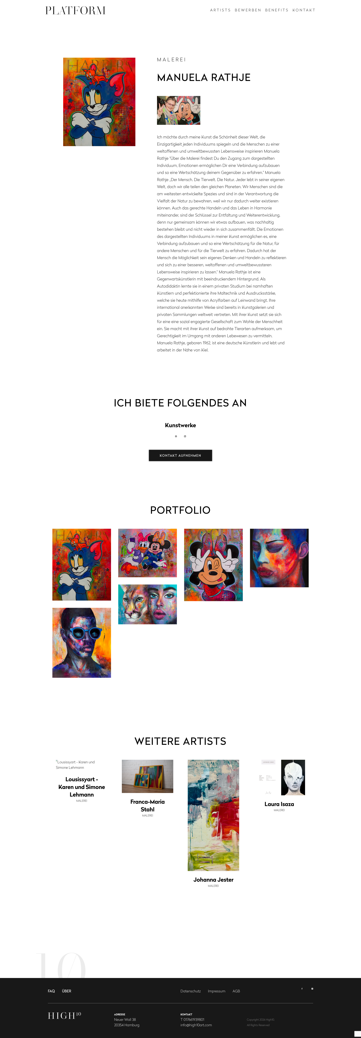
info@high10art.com (196, 1025)
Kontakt (304, 10)
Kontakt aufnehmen (180, 455)
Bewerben (248, 10)
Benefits (277, 10)
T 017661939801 (192, 1020)
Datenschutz (190, 991)
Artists (220, 10)
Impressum (216, 991)
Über (66, 991)
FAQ (51, 991)
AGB (236, 991)
